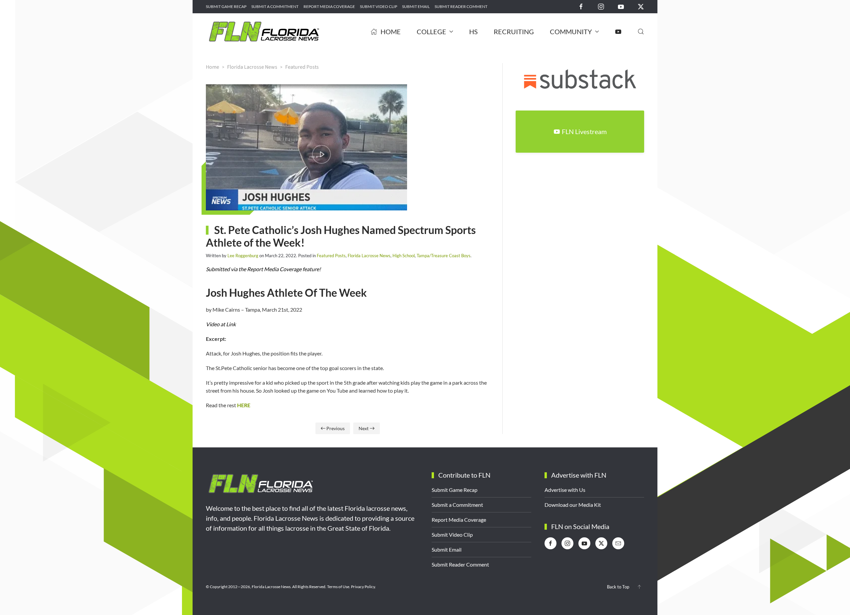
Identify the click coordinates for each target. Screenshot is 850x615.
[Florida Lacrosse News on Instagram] (601, 6)
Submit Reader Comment (461, 6)
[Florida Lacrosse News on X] (641, 6)
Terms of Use (338, 586)
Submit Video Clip (378, 6)
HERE (243, 405)
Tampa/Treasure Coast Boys (443, 255)
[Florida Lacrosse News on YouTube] (621, 6)
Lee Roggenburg (242, 255)
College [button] (431, 32)
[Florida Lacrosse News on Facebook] (581, 6)
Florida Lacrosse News (369, 255)
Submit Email (416, 6)
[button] (641, 31)
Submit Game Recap (226, 6)
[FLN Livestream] (618, 31)
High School (403, 255)
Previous (335, 428)
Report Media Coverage (329, 6)
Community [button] (571, 32)
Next (364, 428)
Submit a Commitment (274, 6)
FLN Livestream (584, 131)
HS (473, 32)
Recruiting (514, 32)
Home (391, 32)
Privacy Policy (363, 586)
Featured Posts (331, 255)
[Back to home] (264, 31)
